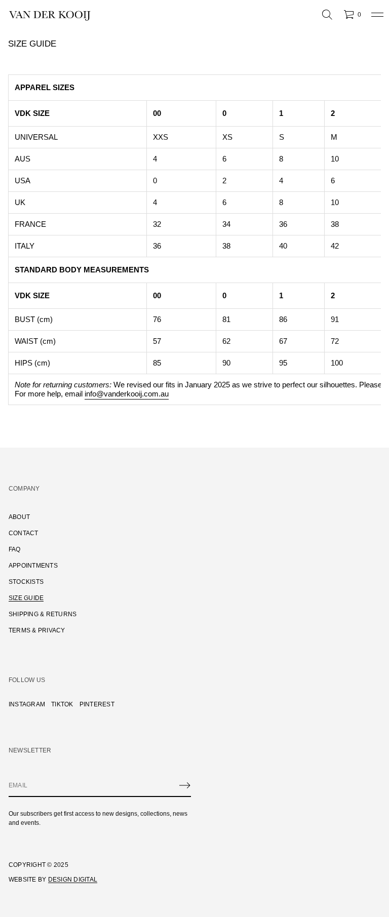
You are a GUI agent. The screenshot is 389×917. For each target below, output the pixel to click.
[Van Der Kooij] (50, 15)
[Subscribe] (185, 785)
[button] (327, 15)
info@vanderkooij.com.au (127, 393)
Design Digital (72, 879)
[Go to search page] (327, 15)
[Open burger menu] (377, 15)
